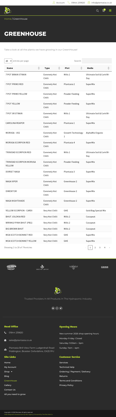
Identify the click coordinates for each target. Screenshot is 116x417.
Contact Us (9, 389)
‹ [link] (85, 247)
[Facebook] (53, 308)
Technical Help (66, 367)
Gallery (7, 385)
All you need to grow (15, 394)
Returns (63, 376)
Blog (6, 376)
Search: (77, 60)
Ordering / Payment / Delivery (74, 371)
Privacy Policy (66, 385)
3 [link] (99, 247)
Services (63, 362)
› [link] (109, 247)
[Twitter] (60, 308)
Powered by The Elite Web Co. (43, 414)
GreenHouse (10, 380)
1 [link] (90, 247)
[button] (38, 68)
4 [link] (104, 247)
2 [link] (95, 247)
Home (7, 19)
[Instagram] (57, 308)
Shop (7, 371)
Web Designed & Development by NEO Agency (18, 414)
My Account (10, 367)
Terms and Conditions (70, 380)
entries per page (21, 60)
